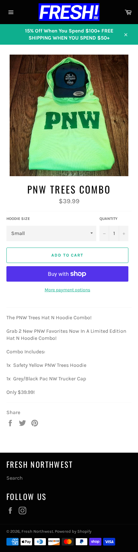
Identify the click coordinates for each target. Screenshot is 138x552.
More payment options (67, 290)
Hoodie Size (18, 218)
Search (14, 478)
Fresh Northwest (37, 531)
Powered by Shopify (73, 531)
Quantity (108, 218)
